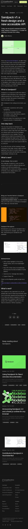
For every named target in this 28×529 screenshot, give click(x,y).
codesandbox (14, 324)
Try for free (23, 2)
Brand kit (17, 511)
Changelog (5, 506)
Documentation (5, 508)
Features (3, 6)
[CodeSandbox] (7, 2)
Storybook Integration (7, 492)
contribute (19, 464)
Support (17, 506)
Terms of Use (5, 521)
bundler (25, 385)
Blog (3, 511)
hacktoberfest (6, 464)
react (19, 324)
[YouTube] (10, 525)
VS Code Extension (19, 490)
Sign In (16, 2)
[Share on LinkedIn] (17, 317)
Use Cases (9, 6)
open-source (13, 464)
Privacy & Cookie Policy (16, 521)
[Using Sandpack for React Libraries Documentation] (14, 370)
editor (20, 385)
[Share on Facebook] (14, 317)
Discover (4, 503)
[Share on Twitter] (10, 317)
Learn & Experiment (6, 494)
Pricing (16, 497)
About (16, 503)
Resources (20, 6)
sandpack (7, 324)
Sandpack (17, 492)
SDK (15, 6)
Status (16, 494)
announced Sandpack (12, 60)
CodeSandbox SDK (7, 487)
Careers (17, 508)
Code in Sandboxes (7, 490)
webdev (23, 324)
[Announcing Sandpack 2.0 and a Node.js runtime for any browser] (14, 406)
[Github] (3, 525)
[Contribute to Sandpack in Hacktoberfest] (14, 449)
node (17, 422)
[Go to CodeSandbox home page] (8, 480)
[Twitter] (5, 525)
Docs (25, 6)
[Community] (7, 525)
